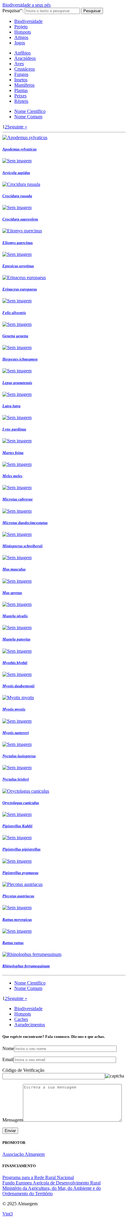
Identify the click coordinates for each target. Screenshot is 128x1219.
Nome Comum (28, 116)
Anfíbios (22, 52)
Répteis (21, 101)
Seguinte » (17, 126)
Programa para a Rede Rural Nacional (38, 1177)
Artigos (21, 37)
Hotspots (22, 32)
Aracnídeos (25, 58)
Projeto (21, 26)
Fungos (21, 74)
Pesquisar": (13, 10)
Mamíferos (24, 85)
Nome (8, 1048)
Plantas (21, 90)
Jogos (19, 42)
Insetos (20, 79)
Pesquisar (92, 11)
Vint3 (7, 1213)
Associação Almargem (23, 1154)
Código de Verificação (23, 1070)
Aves (19, 63)
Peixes (20, 95)
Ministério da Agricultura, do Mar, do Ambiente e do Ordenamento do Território (51, 1191)
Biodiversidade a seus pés (26, 4)
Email (7, 1059)
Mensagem (12, 1119)
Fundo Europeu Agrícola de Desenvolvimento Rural (51, 1182)
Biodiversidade (28, 21)
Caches (21, 1019)
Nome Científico (30, 111)
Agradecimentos (29, 1024)
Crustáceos (24, 68)
